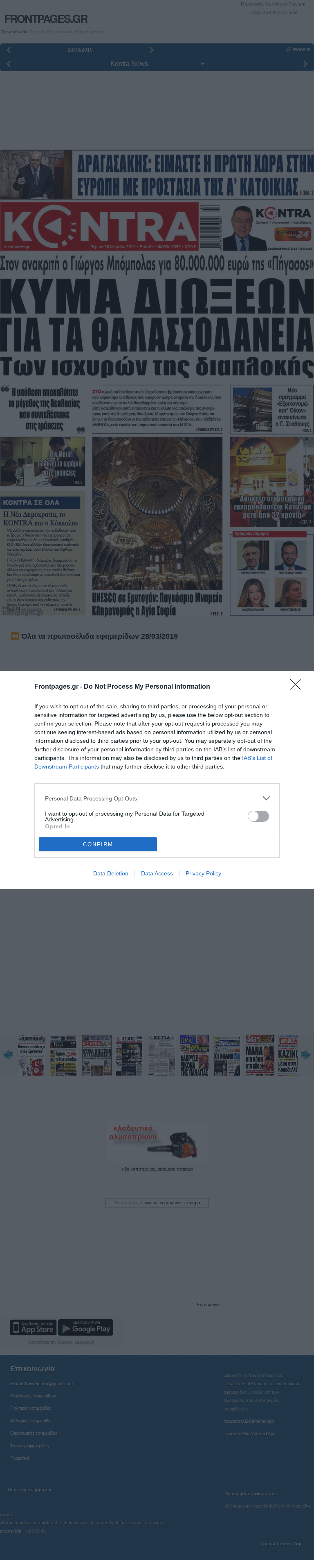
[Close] (298, 687)
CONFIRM (98, 844)
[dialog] (157, 780)
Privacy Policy (203, 873)
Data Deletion (110, 873)
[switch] (258, 816)
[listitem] (157, 798)
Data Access (157, 873)
